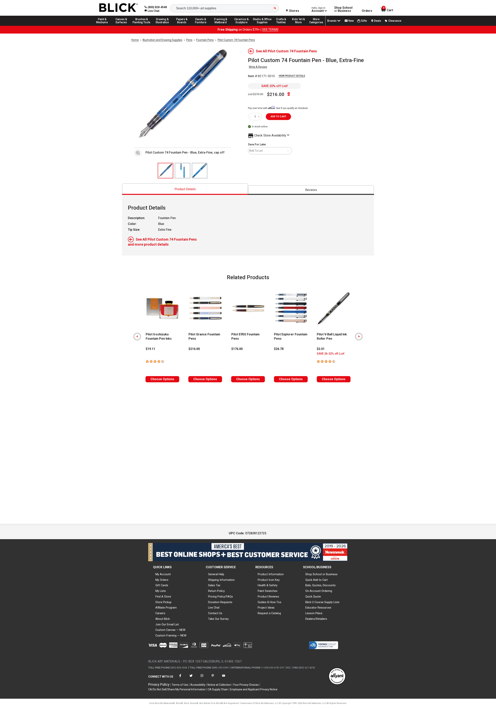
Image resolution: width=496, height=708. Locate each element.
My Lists (160, 591)
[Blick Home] (118, 8)
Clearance (394, 20)
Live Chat (214, 607)
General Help (216, 574)
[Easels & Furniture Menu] (201, 26)
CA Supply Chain (218, 689)
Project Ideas (266, 607)
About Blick (162, 619)
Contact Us (215, 613)
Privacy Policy (159, 684)
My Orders (161, 580)
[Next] (359, 336)
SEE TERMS (270, 29)
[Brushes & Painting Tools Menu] (141, 26)
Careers (160, 613)
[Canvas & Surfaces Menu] (121, 26)
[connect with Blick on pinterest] (213, 678)
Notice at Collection (219, 684)
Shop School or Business (321, 574)
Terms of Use (180, 684)
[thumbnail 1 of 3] (165, 170)
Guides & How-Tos (269, 602)
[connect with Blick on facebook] (180, 678)
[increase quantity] (259, 116)
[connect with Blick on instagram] (202, 678)
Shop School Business (343, 9)
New (351, 20)
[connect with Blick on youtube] (223, 678)
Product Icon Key (269, 580)
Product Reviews (268, 596)
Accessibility (197, 684)
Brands (332, 20)
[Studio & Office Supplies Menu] (262, 26)
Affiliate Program (166, 607)
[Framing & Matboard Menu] (220, 26)
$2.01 (321, 349)
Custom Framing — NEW (170, 635)
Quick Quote (313, 596)
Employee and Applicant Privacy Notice (253, 689)
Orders (367, 10)
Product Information (271, 574)
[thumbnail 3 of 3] (199, 170)
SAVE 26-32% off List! (330, 353)
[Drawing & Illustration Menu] (162, 26)
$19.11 (150, 349)
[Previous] (137, 336)
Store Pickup (163, 602)
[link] (152, 10)
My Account (163, 574)
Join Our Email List (167, 624)
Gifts (364, 20)
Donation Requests (220, 602)
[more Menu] (316, 26)
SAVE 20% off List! (274, 86)
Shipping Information (221, 580)
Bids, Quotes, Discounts (320, 585)
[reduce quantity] (251, 116)
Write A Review (258, 66)
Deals (377, 20)
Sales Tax (214, 585)
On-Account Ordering (318, 591)
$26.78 (278, 349)
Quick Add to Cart (316, 580)
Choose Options (162, 379)
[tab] (185, 189)
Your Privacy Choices (246, 684)
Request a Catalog (269, 613)
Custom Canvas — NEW (170, 630)
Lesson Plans (313, 613)
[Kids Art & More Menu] (300, 26)
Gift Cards (161, 585)
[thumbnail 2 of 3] (182, 170)
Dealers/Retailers (316, 619)
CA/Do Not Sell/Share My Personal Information (177, 689)
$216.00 (275, 94)
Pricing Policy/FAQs (220, 596)
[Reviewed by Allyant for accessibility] (337, 676)
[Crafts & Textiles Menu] (282, 26)
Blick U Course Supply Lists (322, 602)
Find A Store (163, 596)
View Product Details (292, 75)
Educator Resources (318, 607)
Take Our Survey (218, 619)
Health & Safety (267, 585)
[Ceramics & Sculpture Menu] (241, 26)
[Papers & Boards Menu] (183, 26)
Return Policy (216, 591)
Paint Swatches (267, 591)
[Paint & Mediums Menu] (103, 26)
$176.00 (237, 349)
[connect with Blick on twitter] (191, 678)
